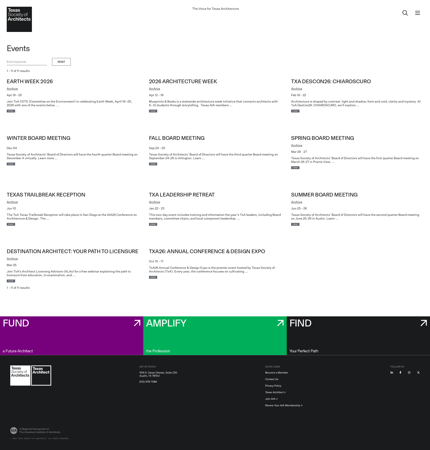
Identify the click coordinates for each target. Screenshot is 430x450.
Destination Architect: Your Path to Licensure (72, 251)
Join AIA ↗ (271, 398)
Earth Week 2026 (30, 81)
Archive (12, 88)
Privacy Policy (273, 385)
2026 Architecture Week (183, 81)
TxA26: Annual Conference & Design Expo (207, 251)
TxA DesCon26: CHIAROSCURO (331, 81)
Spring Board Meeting (322, 138)
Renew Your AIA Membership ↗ (283, 405)
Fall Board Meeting (177, 138)
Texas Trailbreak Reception (46, 194)
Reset (61, 61)
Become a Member (276, 372)
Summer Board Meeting (324, 194)
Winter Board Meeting (38, 138)
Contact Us (271, 379)
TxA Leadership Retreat (182, 194)
